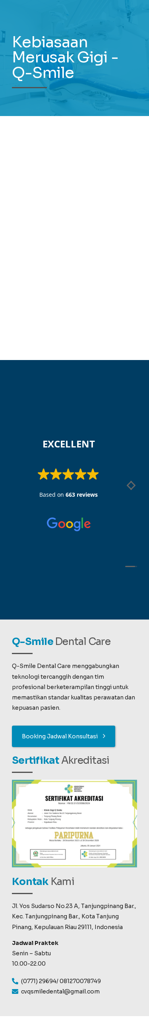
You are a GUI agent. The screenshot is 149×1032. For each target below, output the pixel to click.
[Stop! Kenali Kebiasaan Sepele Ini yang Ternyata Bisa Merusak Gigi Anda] (74, 197)
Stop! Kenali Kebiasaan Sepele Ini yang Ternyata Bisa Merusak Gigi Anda (72, 291)
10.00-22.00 (29, 963)
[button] (130, 488)
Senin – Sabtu (31, 953)
